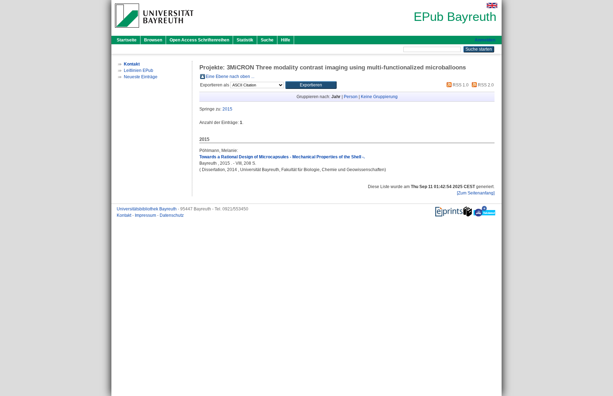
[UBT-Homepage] (154, 29)
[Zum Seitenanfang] (476, 193)
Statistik (245, 40)
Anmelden (485, 40)
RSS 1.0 (460, 85)
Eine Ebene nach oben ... (230, 76)
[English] (492, 5)
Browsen (153, 40)
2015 (227, 109)
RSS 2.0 (485, 85)
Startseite (127, 40)
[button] (311, 85)
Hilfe (285, 40)
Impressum (146, 215)
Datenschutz (172, 215)
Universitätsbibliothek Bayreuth (147, 209)
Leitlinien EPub (138, 70)
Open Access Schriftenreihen (199, 40)
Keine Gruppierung (379, 96)
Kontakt (124, 215)
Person (351, 96)
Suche (267, 40)
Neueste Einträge (141, 76)
